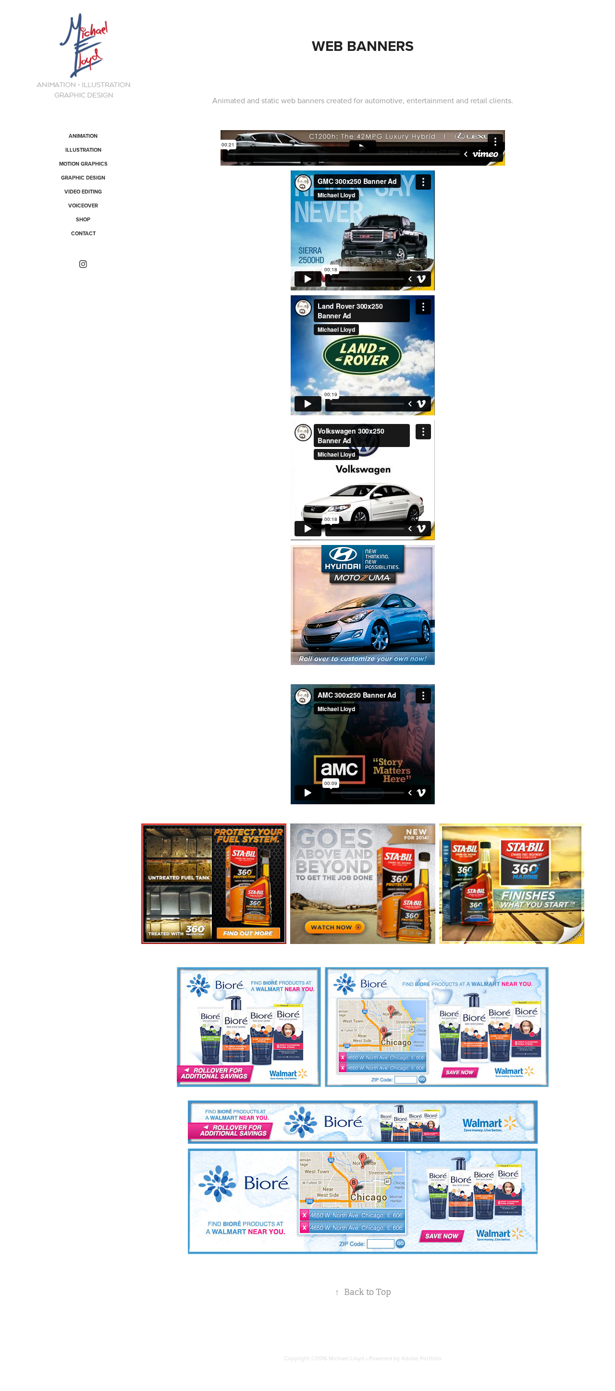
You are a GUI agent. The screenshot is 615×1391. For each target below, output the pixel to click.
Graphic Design (83, 177)
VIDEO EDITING (83, 191)
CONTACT (83, 233)
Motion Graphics (83, 164)
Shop (83, 219)
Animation (83, 136)
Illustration (83, 150)
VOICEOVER (83, 205)
